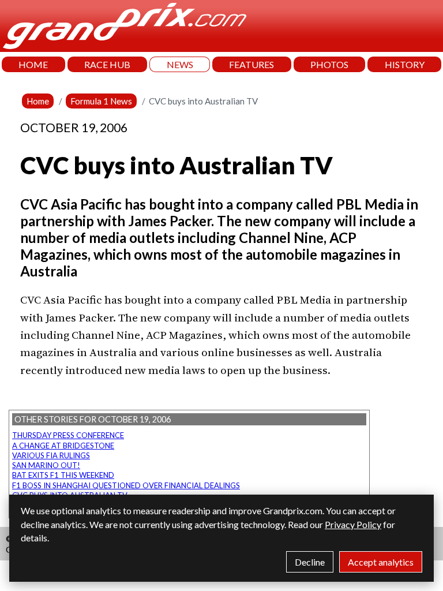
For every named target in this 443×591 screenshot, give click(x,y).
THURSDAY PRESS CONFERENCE (68, 435)
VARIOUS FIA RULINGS (51, 455)
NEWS (180, 64)
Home (38, 101)
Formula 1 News (101, 101)
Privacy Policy (353, 524)
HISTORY (405, 64)
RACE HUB (107, 64)
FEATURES (251, 64)
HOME (33, 64)
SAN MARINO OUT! (46, 465)
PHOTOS (329, 64)
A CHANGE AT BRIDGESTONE (63, 445)
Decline (310, 561)
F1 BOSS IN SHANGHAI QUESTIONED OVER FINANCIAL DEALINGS (126, 485)
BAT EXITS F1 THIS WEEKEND (63, 475)
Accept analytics (381, 561)
